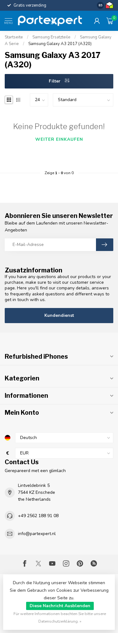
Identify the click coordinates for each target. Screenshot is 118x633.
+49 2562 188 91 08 (38, 516)
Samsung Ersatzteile (51, 37)
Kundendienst (59, 315)
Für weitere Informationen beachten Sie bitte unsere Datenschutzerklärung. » (60, 617)
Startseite (14, 37)
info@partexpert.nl (37, 534)
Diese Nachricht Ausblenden (60, 606)
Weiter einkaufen (59, 139)
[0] (109, 20)
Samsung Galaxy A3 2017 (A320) (60, 44)
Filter (55, 81)
